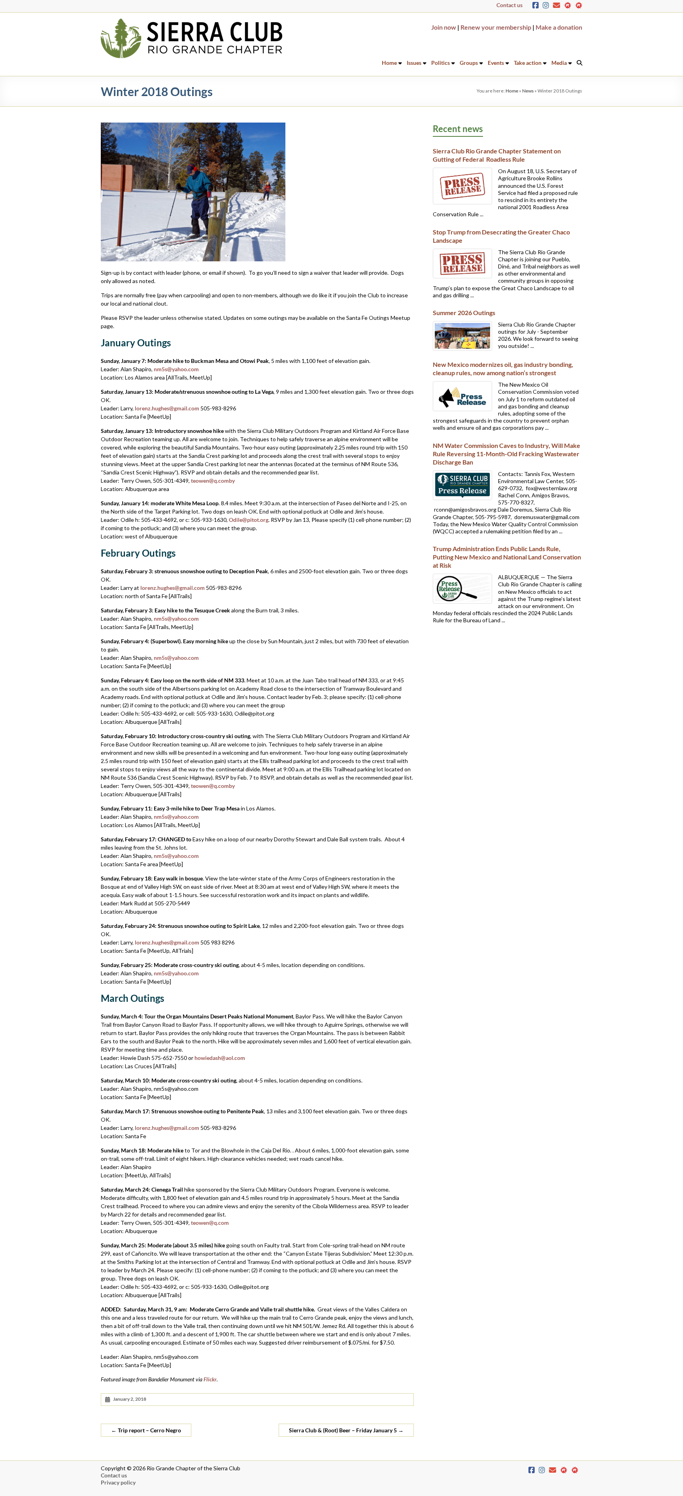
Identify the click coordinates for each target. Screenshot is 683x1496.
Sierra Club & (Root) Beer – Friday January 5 (346, 1430)
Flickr (210, 1379)
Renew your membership (495, 27)
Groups (469, 62)
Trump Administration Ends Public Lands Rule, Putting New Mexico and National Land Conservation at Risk (507, 557)
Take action (527, 62)
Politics (440, 62)
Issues (414, 62)
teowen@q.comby (213, 480)
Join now (443, 27)
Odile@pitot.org (248, 519)
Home (389, 62)
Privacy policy (118, 1482)
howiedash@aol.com (219, 1057)
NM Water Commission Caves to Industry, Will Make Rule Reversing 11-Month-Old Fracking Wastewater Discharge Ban (506, 454)
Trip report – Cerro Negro (146, 1430)
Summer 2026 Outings (464, 312)
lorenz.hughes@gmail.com (167, 408)
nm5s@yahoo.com (176, 369)
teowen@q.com (210, 1222)
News (528, 91)
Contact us (509, 5)
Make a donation (559, 27)
